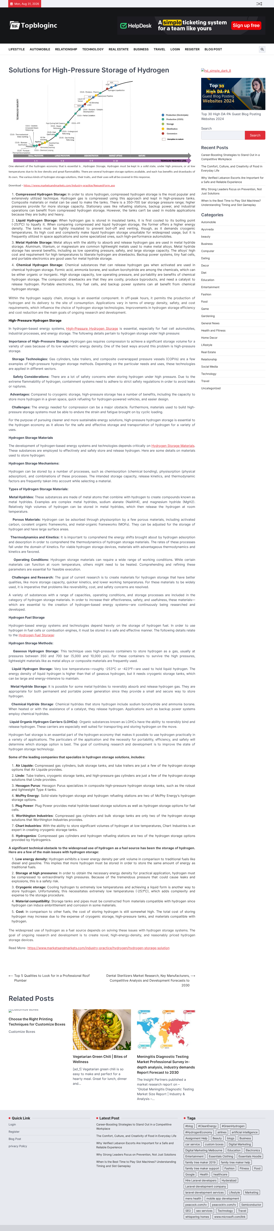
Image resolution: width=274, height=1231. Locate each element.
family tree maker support (202, 1168)
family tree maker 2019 (200, 1162)
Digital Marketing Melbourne (203, 1150)
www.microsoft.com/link (230, 1216)
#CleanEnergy (207, 1126)
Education (207, 280)
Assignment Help (196, 1138)
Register (192, 49)
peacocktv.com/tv (224, 1204)
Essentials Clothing (221, 1156)
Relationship (66, 49)
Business (141, 49)
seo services (204, 1210)
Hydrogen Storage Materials (172, 446)
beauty (205, 236)
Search (206, 128)
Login (175, 49)
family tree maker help (235, 1162)
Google (190, 1174)
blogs (230, 1138)
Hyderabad (229, 1180)
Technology (93, 49)
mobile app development (222, 1198)
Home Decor (209, 338)
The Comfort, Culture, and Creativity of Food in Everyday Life (136, 1135)
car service (192, 1144)
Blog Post (213, 49)
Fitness (244, 1168)
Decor (205, 265)
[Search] (262, 49)
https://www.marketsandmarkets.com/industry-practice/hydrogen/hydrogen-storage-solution (98, 948)
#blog (189, 1126)
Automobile (40, 49)
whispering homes (197, 1216)
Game (205, 309)
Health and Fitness (213, 330)
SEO (188, 1210)
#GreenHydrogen (233, 1126)
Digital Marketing (240, 1144)
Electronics (253, 1150)
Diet (203, 272)
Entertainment (210, 287)
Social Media (209, 366)
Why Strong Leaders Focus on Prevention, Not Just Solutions (136, 1154)
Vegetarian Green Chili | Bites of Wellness (100, 1059)
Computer (207, 251)
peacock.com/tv (196, 1204)
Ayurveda (207, 229)
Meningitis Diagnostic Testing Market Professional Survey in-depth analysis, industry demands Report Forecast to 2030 (166, 1064)
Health (204, 1174)
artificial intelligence (245, 1132)
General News (210, 323)
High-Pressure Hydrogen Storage (92, 328)
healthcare (220, 1174)
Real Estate (119, 49)
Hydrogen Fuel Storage (36, 635)
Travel (159, 49)
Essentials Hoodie (249, 1156)
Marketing (251, 1192)
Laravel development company (205, 1186)
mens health (193, 1198)
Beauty (217, 1138)
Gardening (208, 316)
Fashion (206, 294)
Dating (205, 258)
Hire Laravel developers (200, 1180)
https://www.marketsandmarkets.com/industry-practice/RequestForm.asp (69, 185)
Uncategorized (211, 388)
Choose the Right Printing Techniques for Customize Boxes (37, 1021)
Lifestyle (17, 49)
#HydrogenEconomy (198, 1132)
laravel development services (204, 1192)
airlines (221, 1132)
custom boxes (214, 1144)
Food (204, 301)
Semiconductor (251, 1204)
